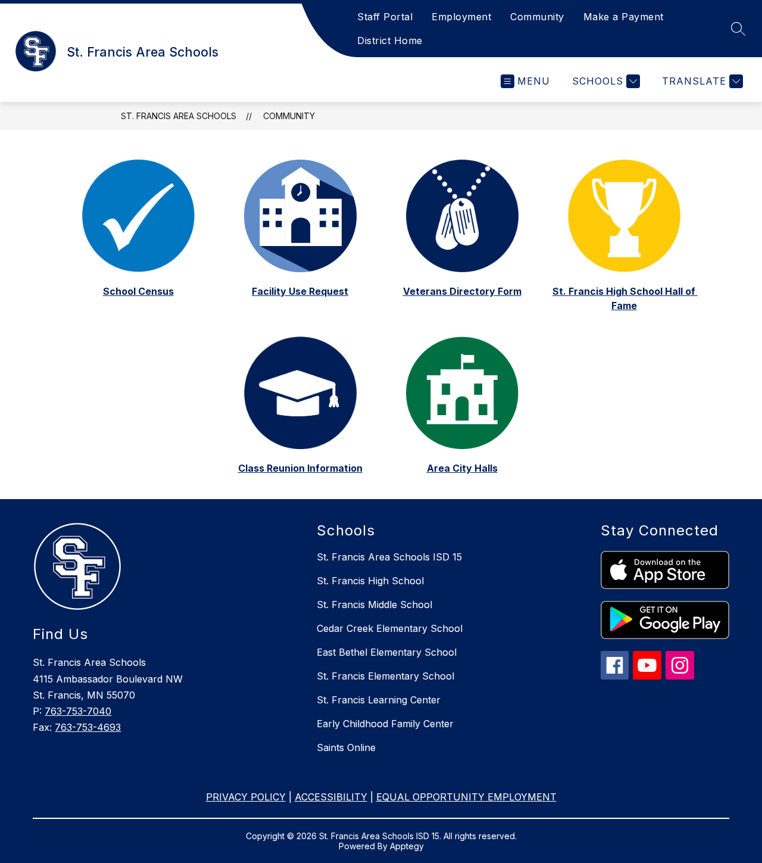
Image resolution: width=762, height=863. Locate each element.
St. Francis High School (370, 581)
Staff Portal (385, 17)
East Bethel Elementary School (387, 652)
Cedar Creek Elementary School (390, 628)
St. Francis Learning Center (379, 700)
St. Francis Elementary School (385, 676)
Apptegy (407, 846)
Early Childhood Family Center (385, 724)
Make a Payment (623, 17)
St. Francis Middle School (374, 604)
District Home (390, 40)
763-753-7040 (78, 711)
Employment (461, 17)
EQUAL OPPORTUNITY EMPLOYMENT (466, 797)
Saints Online (346, 747)
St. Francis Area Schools (178, 116)
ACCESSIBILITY (331, 797)
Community (537, 17)
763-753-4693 (88, 727)
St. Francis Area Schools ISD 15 (389, 557)
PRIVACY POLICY (246, 797)
